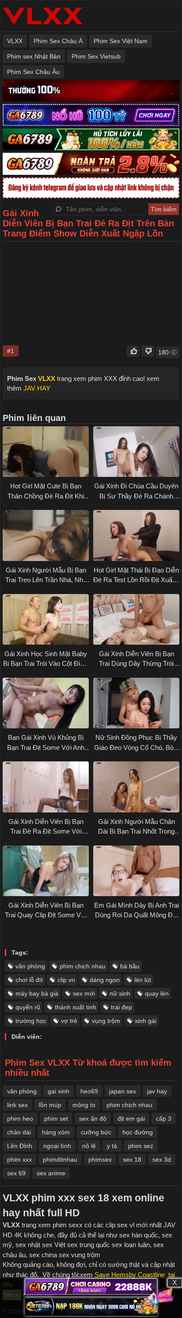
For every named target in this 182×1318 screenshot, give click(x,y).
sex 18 (132, 1159)
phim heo (20, 1118)
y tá (112, 1145)
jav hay (157, 1091)
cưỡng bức (96, 1132)
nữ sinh (120, 993)
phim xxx (19, 1159)
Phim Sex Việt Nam (121, 40)
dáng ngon (105, 979)
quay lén (157, 993)
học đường (137, 1132)
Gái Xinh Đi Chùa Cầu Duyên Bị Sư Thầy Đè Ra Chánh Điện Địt (136, 495)
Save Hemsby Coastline (130, 1274)
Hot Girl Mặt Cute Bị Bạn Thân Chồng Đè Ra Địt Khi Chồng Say (46, 495)
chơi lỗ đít (29, 979)
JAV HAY (36, 388)
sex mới (84, 993)
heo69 (89, 1091)
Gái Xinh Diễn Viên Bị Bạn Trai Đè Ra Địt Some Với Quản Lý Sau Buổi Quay (45, 831)
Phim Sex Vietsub (96, 56)
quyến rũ (27, 1007)
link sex (17, 1104)
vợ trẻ (69, 1020)
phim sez (140, 1145)
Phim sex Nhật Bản (34, 56)
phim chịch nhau (83, 966)
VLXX (15, 40)
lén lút (142, 979)
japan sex (122, 1091)
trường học (30, 1020)
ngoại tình (57, 1145)
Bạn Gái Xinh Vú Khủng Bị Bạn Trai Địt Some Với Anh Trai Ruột (45, 747)
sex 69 (16, 1173)
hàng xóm (56, 1132)
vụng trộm (106, 1020)
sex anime (51, 1173)
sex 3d (161, 1159)
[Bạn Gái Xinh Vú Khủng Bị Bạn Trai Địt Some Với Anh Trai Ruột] (46, 703)
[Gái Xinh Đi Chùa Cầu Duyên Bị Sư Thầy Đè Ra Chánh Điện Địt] (136, 451)
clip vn (66, 979)
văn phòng (30, 966)
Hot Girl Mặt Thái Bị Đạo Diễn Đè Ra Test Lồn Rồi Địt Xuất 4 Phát (136, 580)
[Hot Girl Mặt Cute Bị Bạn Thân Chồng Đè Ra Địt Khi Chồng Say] (46, 451)
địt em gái (131, 1118)
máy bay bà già (36, 993)
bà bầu (130, 966)
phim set (56, 1118)
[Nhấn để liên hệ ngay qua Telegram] (160, 1296)
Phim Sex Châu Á (58, 40)
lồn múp (50, 1104)
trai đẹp (121, 1007)
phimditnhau (60, 1159)
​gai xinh (58, 1091)
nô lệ (89, 1145)
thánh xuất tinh (75, 1007)
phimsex (100, 1159)
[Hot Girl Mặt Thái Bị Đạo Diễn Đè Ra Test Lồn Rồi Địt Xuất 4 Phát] (136, 535)
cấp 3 (163, 1118)
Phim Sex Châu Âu (33, 71)
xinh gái (145, 1020)
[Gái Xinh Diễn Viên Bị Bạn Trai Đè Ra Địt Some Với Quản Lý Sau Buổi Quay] (46, 786)
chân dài (19, 1132)
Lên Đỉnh (19, 1145)
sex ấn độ (92, 1118)
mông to (83, 1104)
